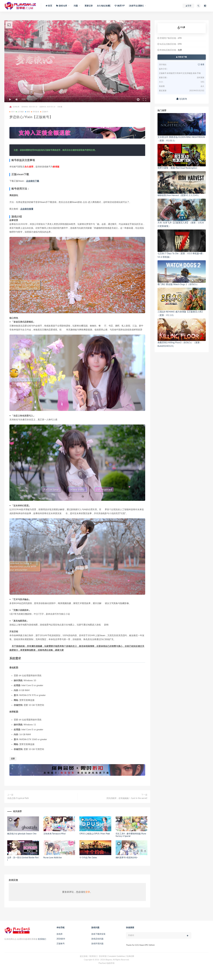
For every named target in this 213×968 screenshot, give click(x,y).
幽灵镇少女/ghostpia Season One (21, 834)
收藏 (60, 107)
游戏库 (60, 934)
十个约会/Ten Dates (88, 858)
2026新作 (61, 939)
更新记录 (89, 6)
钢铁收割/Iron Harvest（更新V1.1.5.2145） (179, 195)
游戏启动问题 (97, 939)
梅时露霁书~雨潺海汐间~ (127, 858)
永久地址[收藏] (104, 6)
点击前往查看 (26, 209)
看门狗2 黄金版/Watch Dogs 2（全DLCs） (178, 284)
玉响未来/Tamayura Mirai (54, 834)
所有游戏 (36, 111)
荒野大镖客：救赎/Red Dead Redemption (177, 168)
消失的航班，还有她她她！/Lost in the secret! (126, 798)
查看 (202, 65)
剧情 (28, 111)
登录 (87, 892)
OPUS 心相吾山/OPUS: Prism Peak (94, 834)
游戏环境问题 (97, 944)
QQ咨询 (183, 99)
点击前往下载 (32, 181)
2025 (13, 111)
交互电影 (20, 111)
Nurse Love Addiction (52, 858)
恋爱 (13, 759)
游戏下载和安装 (98, 934)
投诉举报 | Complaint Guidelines (112, 956)
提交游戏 (83, 956)
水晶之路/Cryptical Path (18, 798)
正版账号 (45, 111)
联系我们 (42, 939)
